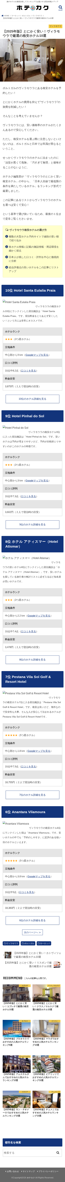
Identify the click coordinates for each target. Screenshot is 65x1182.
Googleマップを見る (37, 355)
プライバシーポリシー (48, 1171)
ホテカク (31, 1178)
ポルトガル (29, 943)
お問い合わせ (13, 1171)
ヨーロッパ (45, 943)
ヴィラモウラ (12, 943)
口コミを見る (28, 370)
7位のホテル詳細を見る (32, 795)
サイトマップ (29, 1171)
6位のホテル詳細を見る (32, 920)
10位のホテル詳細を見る (32, 399)
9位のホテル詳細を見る (32, 524)
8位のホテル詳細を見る (32, 659)
